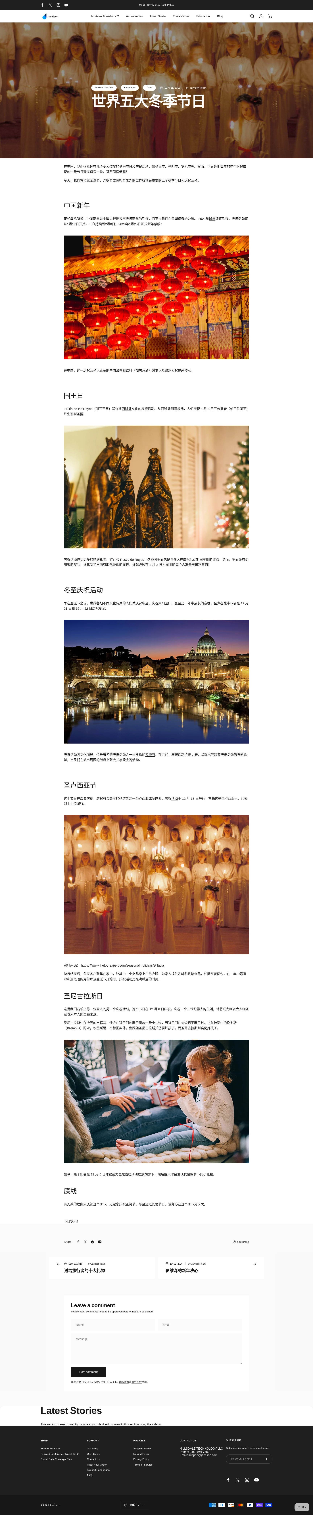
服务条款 (137, 1382)
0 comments (243, 1242)
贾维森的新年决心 (182, 1270)
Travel (149, 87)
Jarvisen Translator (104, 87)
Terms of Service (143, 1464)
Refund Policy (141, 1453)
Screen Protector (50, 1448)
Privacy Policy (141, 1459)
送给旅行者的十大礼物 (84, 1270)
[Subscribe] (266, 1459)
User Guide (93, 1453)
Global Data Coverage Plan (56, 1459)
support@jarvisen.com (203, 1455)
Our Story (92, 1448)
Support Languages (98, 1469)
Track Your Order (97, 1464)
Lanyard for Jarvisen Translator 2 (60, 1453)
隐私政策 (124, 1382)
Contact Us (93, 1459)
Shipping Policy (142, 1448)
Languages (129, 87)
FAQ (89, 1475)
